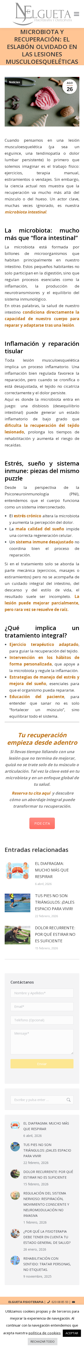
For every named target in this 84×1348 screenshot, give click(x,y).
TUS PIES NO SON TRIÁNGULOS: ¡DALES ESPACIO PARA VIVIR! (54, 902)
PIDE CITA (42, 823)
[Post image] (17, 870)
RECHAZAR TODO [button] (43, 1341)
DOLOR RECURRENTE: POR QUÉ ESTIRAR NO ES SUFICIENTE (55, 934)
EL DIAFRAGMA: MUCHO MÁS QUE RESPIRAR (52, 870)
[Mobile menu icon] (76, 14)
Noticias (14, 82)
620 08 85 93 (60, 1302)
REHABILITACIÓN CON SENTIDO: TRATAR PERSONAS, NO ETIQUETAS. (47, 1264)
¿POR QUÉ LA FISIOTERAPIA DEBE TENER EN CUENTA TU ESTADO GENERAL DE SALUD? (46, 1237)
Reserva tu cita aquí (31, 793)
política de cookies (44, 1333)
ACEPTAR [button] (72, 1333)
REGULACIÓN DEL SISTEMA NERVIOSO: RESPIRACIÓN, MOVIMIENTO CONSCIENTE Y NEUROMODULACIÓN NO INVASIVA (46, 1204)
